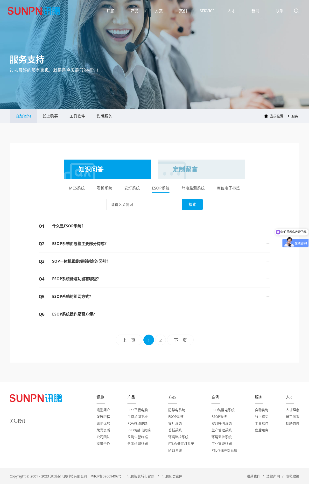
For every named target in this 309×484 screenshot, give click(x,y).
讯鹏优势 (103, 423)
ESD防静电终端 (139, 430)
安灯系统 (132, 188)
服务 (294, 116)
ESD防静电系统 (223, 409)
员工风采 (292, 416)
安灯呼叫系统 (221, 423)
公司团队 (103, 437)
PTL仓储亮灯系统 (181, 443)
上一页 (128, 340)
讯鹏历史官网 (172, 476)
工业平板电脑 (137, 409)
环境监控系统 (178, 437)
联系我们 (253, 476)
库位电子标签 (228, 188)
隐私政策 (292, 476)
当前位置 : (277, 116)
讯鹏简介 (103, 409)
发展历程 (103, 416)
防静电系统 (176, 409)
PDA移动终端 (137, 423)
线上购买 (50, 116)
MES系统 (77, 188)
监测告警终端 (137, 437)
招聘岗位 (292, 423)
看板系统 (104, 188)
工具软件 (77, 116)
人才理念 (292, 409)
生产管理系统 (221, 430)
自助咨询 (23, 116)
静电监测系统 (193, 188)
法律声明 (273, 476)
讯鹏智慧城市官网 (140, 476)
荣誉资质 (103, 430)
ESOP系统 (160, 188)
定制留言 (185, 169)
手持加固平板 (137, 416)
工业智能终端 (221, 443)
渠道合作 (103, 443)
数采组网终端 (137, 443)
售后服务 (104, 116)
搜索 (192, 204)
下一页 (180, 340)
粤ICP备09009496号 (106, 476)
